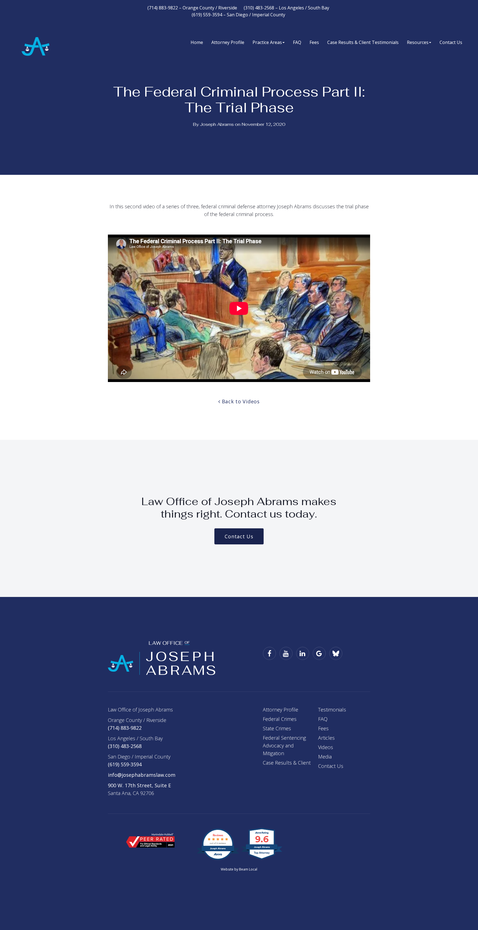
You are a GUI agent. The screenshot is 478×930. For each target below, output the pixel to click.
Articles (326, 737)
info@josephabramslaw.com (141, 774)
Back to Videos (240, 401)
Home (197, 42)
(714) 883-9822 (125, 727)
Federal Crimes (280, 719)
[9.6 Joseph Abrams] (262, 859)
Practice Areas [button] (267, 42)
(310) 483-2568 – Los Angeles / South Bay (286, 8)
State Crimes (277, 728)
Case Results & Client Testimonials (363, 42)
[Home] (161, 657)
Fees (314, 42)
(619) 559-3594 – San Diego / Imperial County (238, 15)
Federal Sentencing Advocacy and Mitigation (284, 745)
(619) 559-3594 (125, 764)
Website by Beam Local (239, 869)
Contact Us (451, 42)
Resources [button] (417, 42)
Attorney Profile (227, 42)
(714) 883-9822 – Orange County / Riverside (192, 8)
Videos (325, 747)
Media (325, 756)
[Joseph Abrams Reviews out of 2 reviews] (217, 859)
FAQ (297, 42)
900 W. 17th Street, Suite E (139, 785)
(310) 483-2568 (125, 746)
